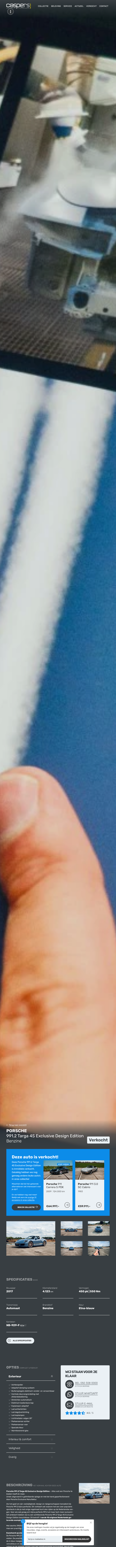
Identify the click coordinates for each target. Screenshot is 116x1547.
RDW (22, 1325)
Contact (103, 6)
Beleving (56, 6)
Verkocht (91, 6)
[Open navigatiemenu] (10, 11)
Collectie (43, 6)
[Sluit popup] (91, 1522)
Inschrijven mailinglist (76, 1539)
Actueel (79, 6)
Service (68, 6)
